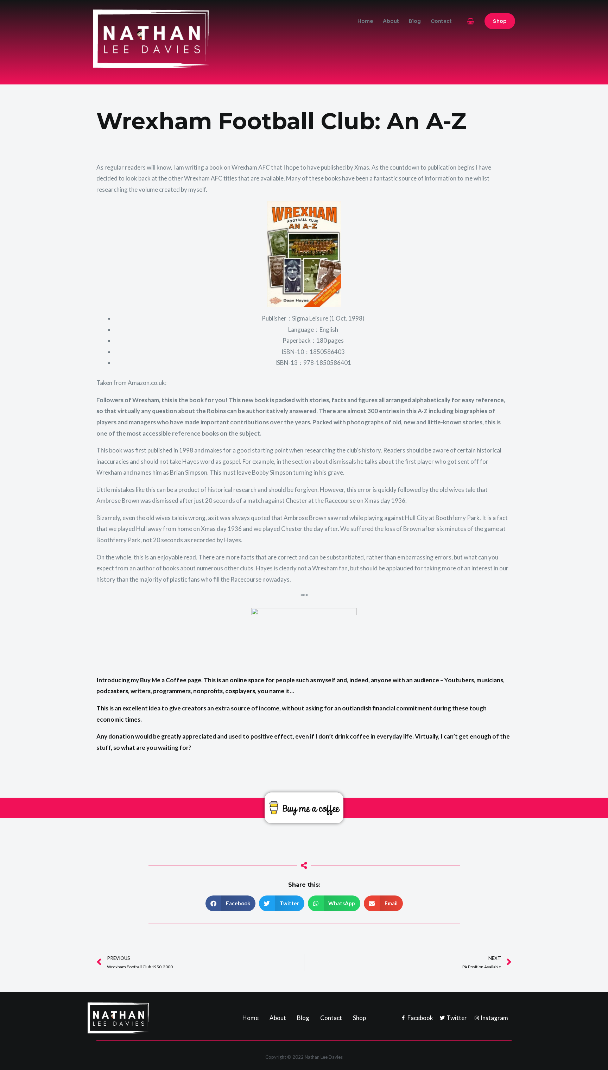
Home (365, 21)
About (391, 21)
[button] (499, 21)
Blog (415, 21)
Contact (441, 21)
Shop (359, 1017)
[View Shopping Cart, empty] (470, 21)
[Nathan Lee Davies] (181, 38)
